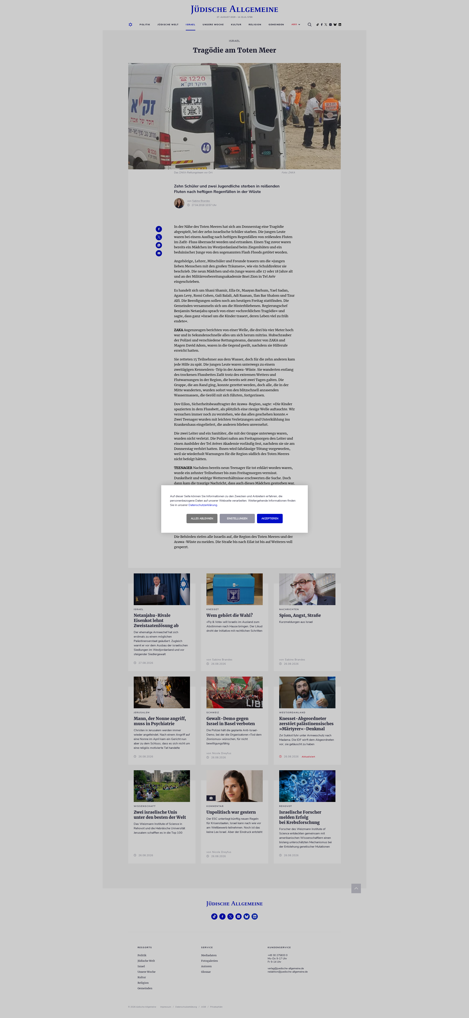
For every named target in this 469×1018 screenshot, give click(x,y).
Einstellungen (237, 518)
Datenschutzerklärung (203, 505)
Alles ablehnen (202, 518)
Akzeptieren (269, 518)
